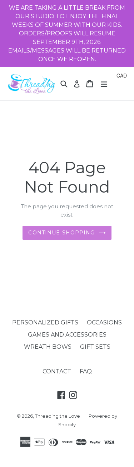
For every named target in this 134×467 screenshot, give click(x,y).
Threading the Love (57, 416)
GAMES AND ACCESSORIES (67, 334)
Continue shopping (61, 232)
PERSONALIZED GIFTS (45, 322)
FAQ (86, 371)
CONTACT (57, 371)
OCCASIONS (104, 322)
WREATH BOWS (47, 346)
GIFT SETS (95, 346)
